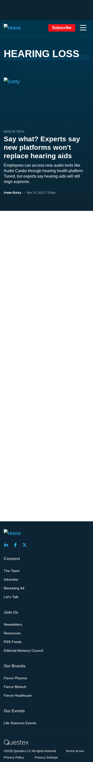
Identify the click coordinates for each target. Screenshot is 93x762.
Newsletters (13, 624)
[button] (83, 28)
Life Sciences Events (20, 723)
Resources (12, 633)
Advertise (11, 579)
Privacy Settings (46, 757)
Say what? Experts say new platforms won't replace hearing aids (42, 147)
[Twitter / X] (26, 544)
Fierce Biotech (15, 687)
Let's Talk (11, 597)
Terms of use (75, 751)
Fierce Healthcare (18, 695)
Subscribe (61, 28)
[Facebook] (17, 544)
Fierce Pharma (15, 678)
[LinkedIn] (7, 544)
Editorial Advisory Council (23, 650)
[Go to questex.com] (16, 742)
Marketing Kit (14, 588)
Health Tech (14, 131)
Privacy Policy (14, 757)
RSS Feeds (13, 642)
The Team (12, 571)
